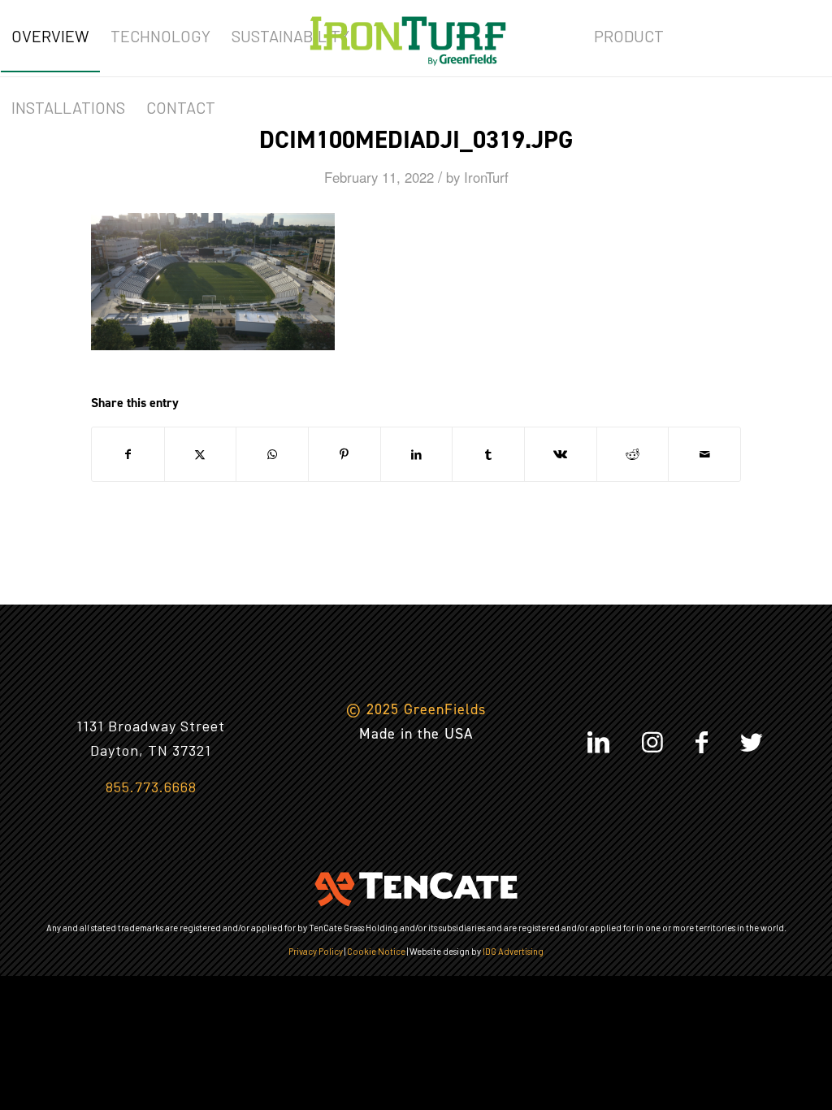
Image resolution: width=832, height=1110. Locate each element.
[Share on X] (200, 454)
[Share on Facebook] (128, 454)
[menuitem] (50, 36)
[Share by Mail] (704, 454)
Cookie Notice (376, 951)
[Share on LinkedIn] (417, 454)
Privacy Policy (315, 951)
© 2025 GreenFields (416, 709)
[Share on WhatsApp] (272, 454)
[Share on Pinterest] (344, 454)
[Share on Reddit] (633, 454)
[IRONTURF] (407, 36)
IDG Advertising (513, 951)
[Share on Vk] (560, 454)
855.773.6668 (151, 787)
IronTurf (486, 177)
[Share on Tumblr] (488, 454)
